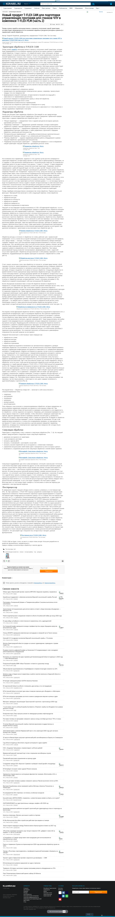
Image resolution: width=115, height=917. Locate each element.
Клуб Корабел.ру (28, 894)
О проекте (26, 888)
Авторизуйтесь (38, 583)
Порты (55, 8)
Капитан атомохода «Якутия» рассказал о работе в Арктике (21, 815)
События (36, 8)
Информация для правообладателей (32, 898)
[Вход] (111, 4)
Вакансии (60, 889)
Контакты (60, 888)
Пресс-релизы (46, 8)
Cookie (60, 911)
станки (21, 552)
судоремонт (16, 682)
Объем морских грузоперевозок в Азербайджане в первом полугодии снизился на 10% (30, 669)
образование (17, 854)
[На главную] (12, 4)
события (16, 599)
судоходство (16, 670)
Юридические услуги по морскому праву (8, 897)
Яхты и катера (89, 8)
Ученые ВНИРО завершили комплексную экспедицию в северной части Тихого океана (30, 633)
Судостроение (7, 8)
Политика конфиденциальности (31, 897)
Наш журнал (27, 889)
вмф (15, 665)
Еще (97, 8)
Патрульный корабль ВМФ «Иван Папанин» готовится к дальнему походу (26, 663)
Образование (79, 8)
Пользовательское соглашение (31, 895)
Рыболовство (63, 8)
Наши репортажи (48, 894)
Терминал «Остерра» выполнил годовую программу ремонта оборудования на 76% (29, 868)
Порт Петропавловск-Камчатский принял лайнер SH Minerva (22, 873)
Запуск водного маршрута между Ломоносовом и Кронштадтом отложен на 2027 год (29, 825)
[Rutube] (66, 892)
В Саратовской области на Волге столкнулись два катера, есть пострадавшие (27, 686)
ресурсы (39, 552)
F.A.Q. (25, 902)
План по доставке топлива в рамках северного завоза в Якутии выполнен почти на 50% (30, 781)
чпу (35, 552)
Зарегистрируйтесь (50, 583)
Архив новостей (47, 895)
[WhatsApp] (66, 896)
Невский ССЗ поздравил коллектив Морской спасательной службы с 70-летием (28, 638)
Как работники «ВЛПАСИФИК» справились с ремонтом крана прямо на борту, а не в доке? (31, 798)
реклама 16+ (111, 1)
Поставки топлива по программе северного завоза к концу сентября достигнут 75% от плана (32, 719)
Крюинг (45, 891)
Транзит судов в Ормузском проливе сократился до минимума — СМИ (25, 858)
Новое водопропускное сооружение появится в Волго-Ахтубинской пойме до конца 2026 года (32, 615)
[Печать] (62, 561)
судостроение (17, 653)
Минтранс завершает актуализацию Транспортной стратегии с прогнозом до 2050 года (30, 701)
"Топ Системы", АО (10, 549)
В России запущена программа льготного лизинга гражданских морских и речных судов (30, 696)
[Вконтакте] (63, 892)
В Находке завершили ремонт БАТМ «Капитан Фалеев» (20, 681)
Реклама (26, 892)
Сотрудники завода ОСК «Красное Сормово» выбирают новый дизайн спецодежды (29, 763)
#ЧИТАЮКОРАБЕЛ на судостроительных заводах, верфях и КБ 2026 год (25, 803)
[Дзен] (60, 892)
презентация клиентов (15, 11)
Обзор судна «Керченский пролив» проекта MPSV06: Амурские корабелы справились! (30, 592)
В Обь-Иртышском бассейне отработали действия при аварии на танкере (26, 820)
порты (15, 715)
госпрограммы (28, 552)
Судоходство (18, 8)
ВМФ (71, 8)
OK (64, 911)
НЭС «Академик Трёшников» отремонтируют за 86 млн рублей (22, 748)
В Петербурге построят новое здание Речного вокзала (20, 769)
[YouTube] (60, 899)
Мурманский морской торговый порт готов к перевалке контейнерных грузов (27, 753)
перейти (14, 49)
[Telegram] (63, 896)
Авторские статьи (48, 892)
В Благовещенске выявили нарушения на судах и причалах (21, 863)
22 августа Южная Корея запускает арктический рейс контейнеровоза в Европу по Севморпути (33, 737)
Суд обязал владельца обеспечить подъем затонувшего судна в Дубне (25, 743)
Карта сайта (26, 900)
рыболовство (17, 635)
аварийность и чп (18, 646)
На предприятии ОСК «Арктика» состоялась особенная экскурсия (23, 793)
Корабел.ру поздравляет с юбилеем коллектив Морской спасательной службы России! (30, 597)
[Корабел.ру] (9, 886)
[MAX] (60, 896)
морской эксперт (17, 800)
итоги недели (17, 834)
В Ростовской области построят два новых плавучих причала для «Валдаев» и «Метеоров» (31, 691)
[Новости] (7, 555)
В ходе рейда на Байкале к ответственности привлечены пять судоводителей (27, 621)
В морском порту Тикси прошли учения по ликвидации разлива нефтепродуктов (28, 713)
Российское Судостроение (50, 888)
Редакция (26, 891)
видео (15, 593)
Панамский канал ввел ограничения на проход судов (19, 758)
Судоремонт (28, 8)
